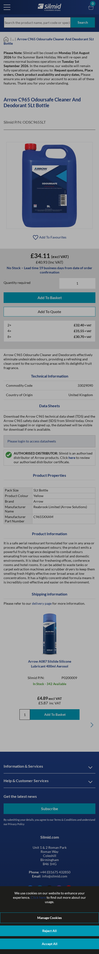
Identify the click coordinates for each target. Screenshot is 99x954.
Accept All (49, 944)
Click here (38, 897)
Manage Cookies (49, 918)
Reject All (49, 931)
